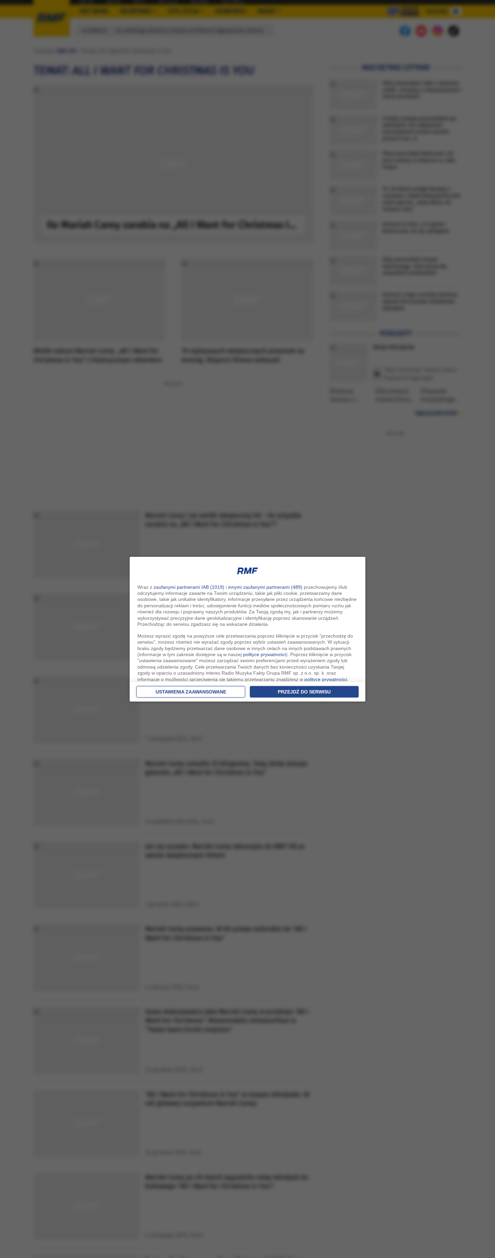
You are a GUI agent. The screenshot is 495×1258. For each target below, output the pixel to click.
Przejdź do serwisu (304, 691)
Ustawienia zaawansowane (191, 691)
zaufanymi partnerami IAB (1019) (189, 587)
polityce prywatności (264, 654)
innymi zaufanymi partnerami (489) (265, 587)
